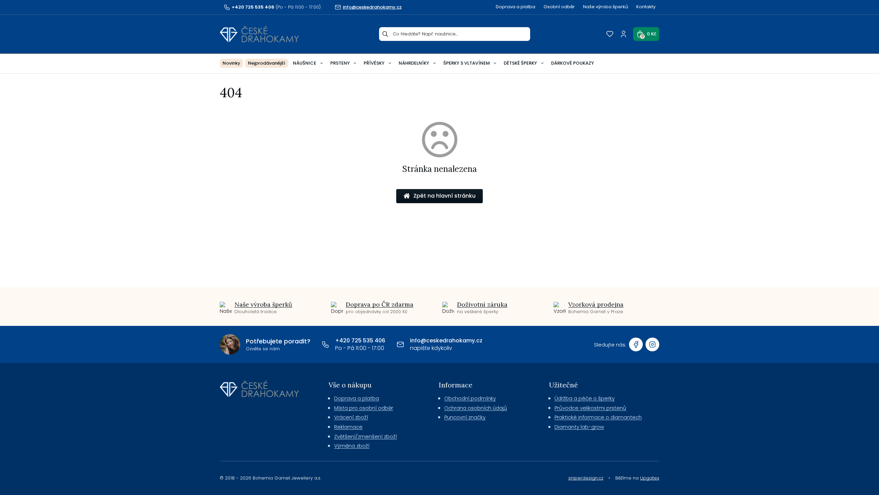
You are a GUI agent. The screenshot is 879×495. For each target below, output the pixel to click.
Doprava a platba (515, 6)
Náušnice (304, 63)
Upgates (649, 478)
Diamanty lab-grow (579, 426)
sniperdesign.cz (585, 478)
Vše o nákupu (350, 385)
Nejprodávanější (266, 63)
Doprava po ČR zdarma (379, 304)
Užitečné (563, 385)
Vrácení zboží (351, 417)
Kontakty (645, 6)
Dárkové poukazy (572, 63)
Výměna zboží (351, 445)
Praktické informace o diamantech (598, 417)
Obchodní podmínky (470, 398)
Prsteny (340, 63)
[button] (646, 34)
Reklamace (348, 426)
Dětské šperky (520, 63)
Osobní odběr (559, 6)
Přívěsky (374, 63)
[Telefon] (325, 344)
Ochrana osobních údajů (475, 407)
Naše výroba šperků (605, 6)
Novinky (231, 63)
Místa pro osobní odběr (363, 407)
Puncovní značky (465, 417)
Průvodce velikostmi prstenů (590, 407)
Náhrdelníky (414, 63)
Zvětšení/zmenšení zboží (365, 436)
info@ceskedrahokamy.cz (446, 340)
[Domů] (259, 34)
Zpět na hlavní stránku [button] (444, 196)
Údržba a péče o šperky (585, 398)
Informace (455, 385)
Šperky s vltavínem (466, 63)
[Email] (400, 344)
